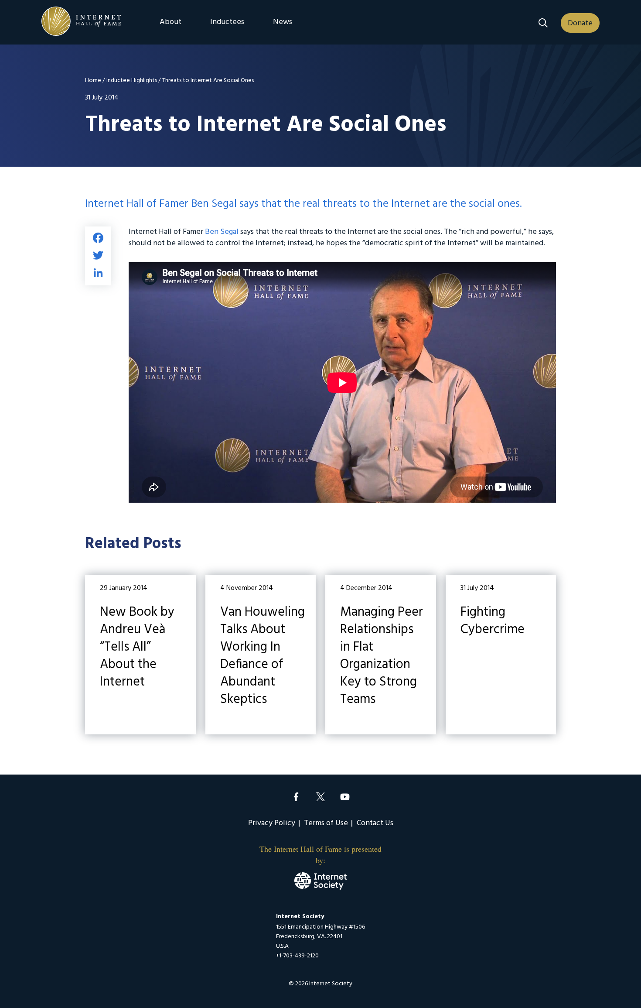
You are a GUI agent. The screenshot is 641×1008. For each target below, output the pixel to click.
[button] (543, 22)
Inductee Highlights (131, 80)
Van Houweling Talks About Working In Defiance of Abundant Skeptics (260, 654)
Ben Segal (222, 232)
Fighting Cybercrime (501, 654)
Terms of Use (326, 823)
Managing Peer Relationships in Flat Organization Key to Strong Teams (380, 654)
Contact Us (375, 823)
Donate (580, 23)
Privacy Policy (271, 823)
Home (93, 80)
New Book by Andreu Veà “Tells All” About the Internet (140, 654)
